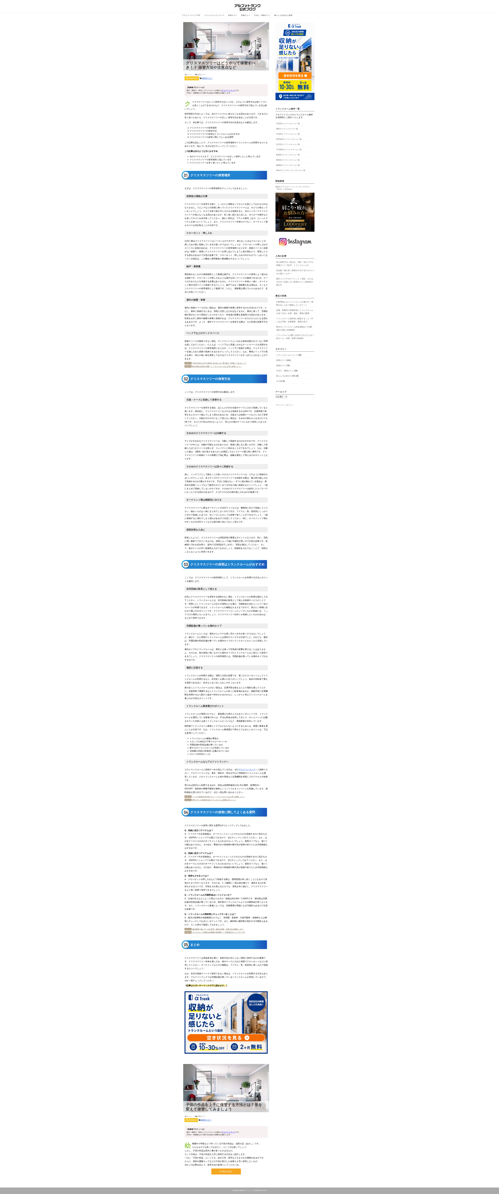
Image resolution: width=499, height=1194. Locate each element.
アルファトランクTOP (191, 15)
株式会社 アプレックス (246, 1190)
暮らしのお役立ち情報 (283, 15)
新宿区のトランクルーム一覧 (288, 155)
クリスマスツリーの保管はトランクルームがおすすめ (215, 134)
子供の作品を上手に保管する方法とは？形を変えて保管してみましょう (219, 363)
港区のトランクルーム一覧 (287, 129)
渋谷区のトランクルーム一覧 (288, 123)
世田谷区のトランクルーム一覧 (289, 139)
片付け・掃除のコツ (262, 15)
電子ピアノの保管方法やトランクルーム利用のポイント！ (214, 800)
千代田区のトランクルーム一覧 (289, 149)
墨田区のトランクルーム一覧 (288, 160)
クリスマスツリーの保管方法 (203, 131)
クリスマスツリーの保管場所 (203, 128)
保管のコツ (232, 15)
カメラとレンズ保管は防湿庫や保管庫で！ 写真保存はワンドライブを (218, 932)
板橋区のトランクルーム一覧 (288, 165)
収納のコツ (245, 15)
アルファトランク (228, 90)
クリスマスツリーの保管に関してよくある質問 (211, 137)
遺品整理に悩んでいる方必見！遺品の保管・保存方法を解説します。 (218, 929)
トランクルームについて (214, 15)
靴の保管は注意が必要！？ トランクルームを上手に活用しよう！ (217, 366)
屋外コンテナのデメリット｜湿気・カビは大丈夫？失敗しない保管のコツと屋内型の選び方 (294, 282)
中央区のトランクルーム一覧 (288, 134)
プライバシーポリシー (284, 405)
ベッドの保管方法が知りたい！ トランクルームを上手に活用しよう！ (218, 797)
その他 (279, 381)
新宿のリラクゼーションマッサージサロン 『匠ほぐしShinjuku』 (292, 188)
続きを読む (227, 1171)
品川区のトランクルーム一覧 (288, 144)
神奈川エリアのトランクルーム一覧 (290, 170)
